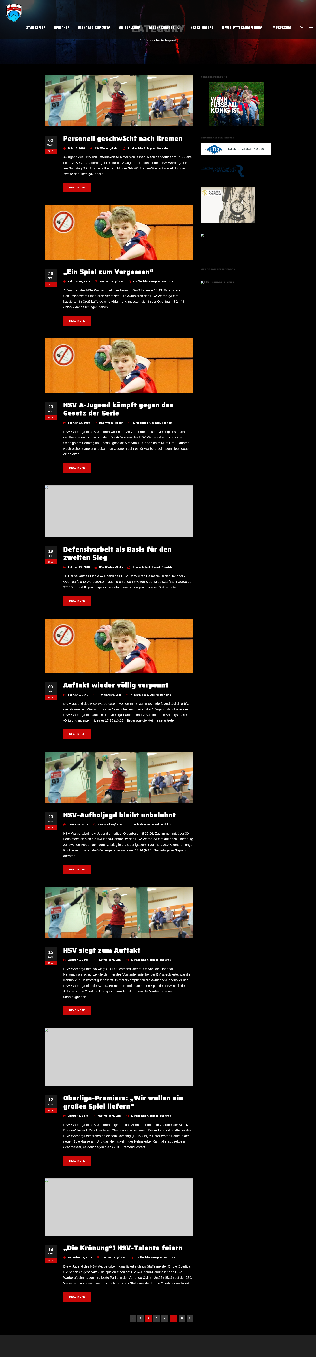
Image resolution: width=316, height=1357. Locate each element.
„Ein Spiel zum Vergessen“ (108, 271)
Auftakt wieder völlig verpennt (116, 685)
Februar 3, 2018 (78, 695)
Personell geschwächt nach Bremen (123, 138)
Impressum (281, 28)
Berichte (61, 28)
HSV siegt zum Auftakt (101, 950)
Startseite (35, 28)
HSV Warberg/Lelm (106, 148)
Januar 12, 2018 (78, 1116)
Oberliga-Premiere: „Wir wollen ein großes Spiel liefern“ (123, 1102)
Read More (77, 187)
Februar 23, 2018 (79, 423)
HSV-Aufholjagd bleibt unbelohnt (119, 815)
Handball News (223, 282)
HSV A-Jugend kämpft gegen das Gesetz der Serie (118, 409)
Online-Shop (129, 28)
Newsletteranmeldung (242, 28)
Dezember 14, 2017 (80, 1257)
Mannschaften (162, 28)
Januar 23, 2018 (78, 824)
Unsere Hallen (201, 28)
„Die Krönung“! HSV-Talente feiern (123, 1247)
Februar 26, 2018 (79, 281)
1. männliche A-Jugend (141, 148)
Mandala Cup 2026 (94, 28)
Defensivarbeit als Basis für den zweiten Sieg (117, 553)
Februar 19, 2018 (79, 567)
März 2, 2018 (76, 148)
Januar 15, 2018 (78, 960)
